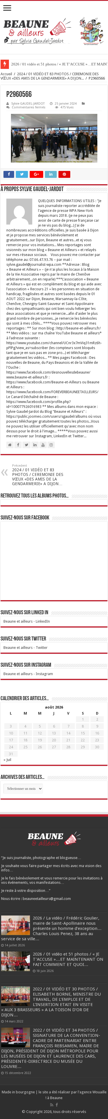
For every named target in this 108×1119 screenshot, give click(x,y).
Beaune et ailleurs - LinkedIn (26, 621)
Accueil (6, 74)
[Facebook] (56, 1104)
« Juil (7, 760)
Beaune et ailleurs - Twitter (25, 647)
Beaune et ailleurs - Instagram (28, 674)
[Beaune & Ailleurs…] (54, 31)
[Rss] (52, 1104)
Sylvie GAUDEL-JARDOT (28, 104)
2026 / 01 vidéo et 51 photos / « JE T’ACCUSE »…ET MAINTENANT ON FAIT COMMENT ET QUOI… (68, 959)
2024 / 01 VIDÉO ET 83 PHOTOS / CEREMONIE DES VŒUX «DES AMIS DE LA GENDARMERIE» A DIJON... (50, 76)
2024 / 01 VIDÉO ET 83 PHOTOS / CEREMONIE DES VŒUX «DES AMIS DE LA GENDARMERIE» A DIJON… (37, 475)
